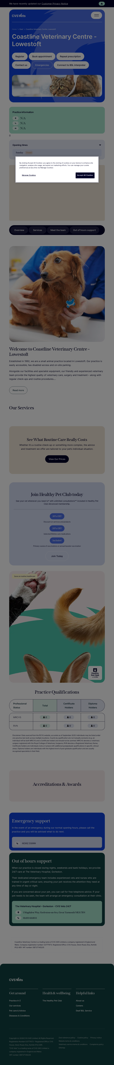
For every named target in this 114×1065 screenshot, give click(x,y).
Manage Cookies (29, 175)
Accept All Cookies (85, 175)
